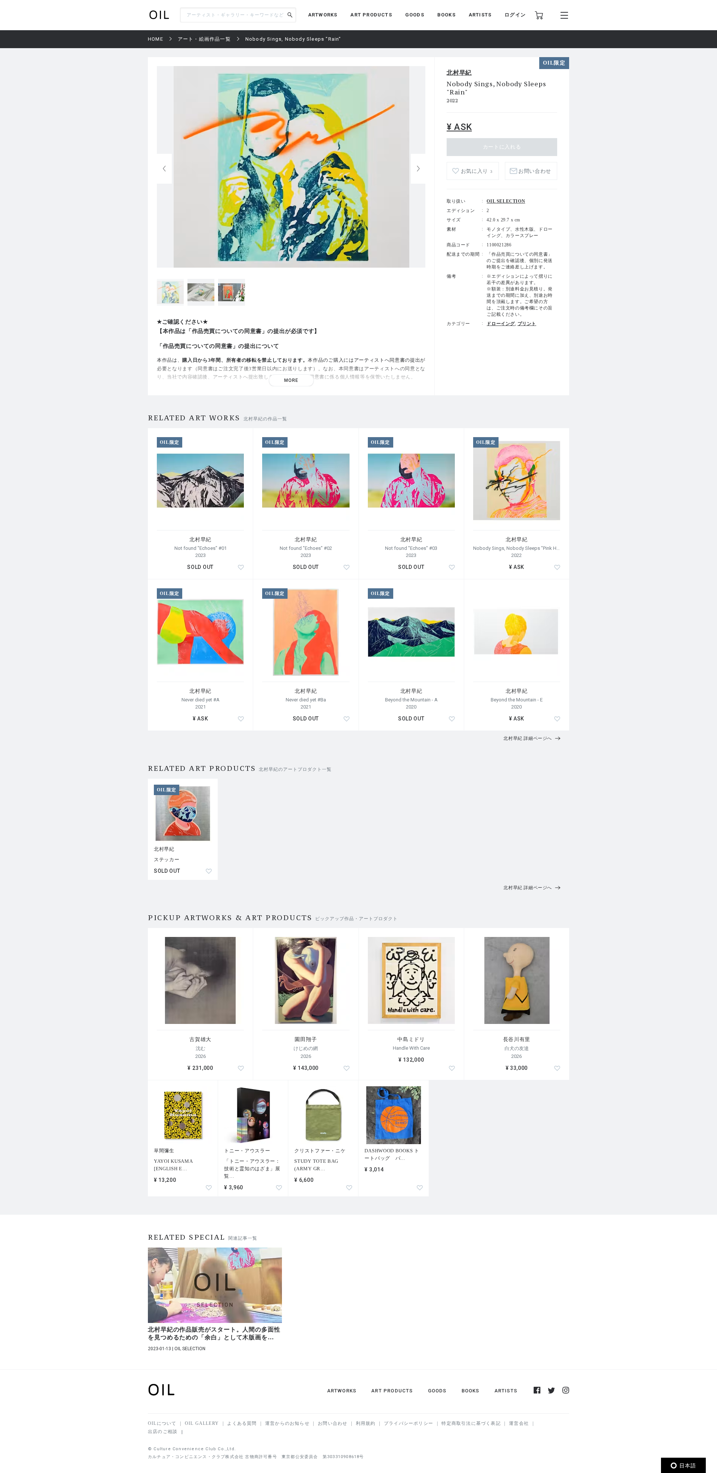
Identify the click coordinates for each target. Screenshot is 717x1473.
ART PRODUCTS (371, 15)
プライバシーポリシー (408, 1423)
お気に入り (477, 171)
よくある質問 (242, 1423)
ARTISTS (480, 15)
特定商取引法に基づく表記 (470, 1423)
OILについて (162, 1423)
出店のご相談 (162, 1431)
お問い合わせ (332, 1423)
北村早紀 (459, 72)
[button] (418, 169)
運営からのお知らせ (287, 1423)
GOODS (414, 15)
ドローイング (501, 323)
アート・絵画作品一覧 (204, 39)
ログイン (515, 15)
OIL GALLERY (202, 1423)
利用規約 (366, 1423)
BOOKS (446, 15)
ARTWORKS (323, 15)
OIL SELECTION (506, 201)
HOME (155, 39)
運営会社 (519, 1423)
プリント (527, 323)
